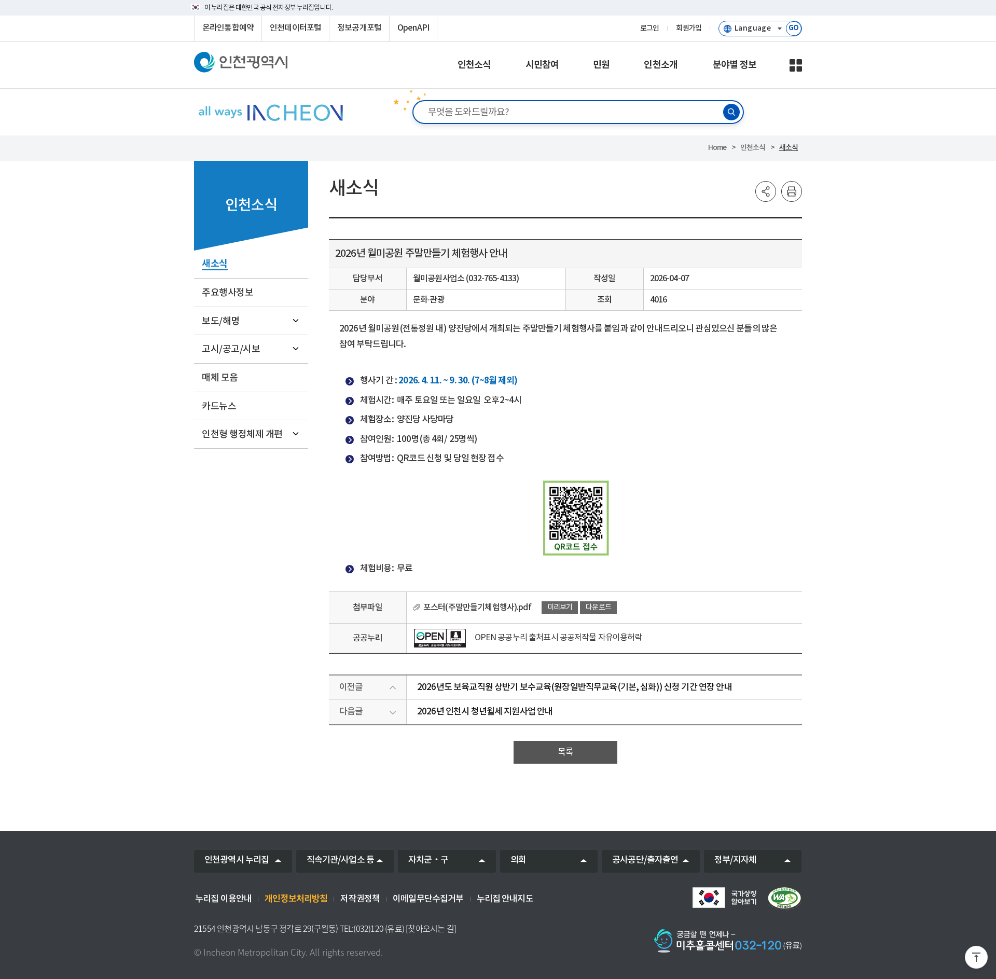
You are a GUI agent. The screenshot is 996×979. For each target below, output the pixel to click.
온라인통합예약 (228, 28)
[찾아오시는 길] (431, 929)
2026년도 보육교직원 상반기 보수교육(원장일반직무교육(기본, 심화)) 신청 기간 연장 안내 (574, 687)
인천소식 (753, 147)
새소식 (788, 147)
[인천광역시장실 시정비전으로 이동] (270, 112)
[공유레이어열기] (765, 191)
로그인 (649, 28)
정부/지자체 (735, 860)
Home (717, 147)
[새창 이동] (724, 897)
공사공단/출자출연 (645, 860)
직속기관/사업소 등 (341, 860)
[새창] (440, 638)
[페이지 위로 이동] (976, 959)
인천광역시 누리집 (236, 860)
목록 (565, 752)
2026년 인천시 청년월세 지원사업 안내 (484, 712)
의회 (518, 860)
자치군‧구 (428, 860)
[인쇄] (791, 191)
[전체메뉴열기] (796, 65)
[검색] (731, 112)
